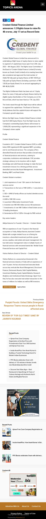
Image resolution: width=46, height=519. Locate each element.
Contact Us (36, 506)
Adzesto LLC (20, 517)
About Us (25, 506)
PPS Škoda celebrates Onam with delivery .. (28, 455)
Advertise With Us (12, 506)
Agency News (21, 287)
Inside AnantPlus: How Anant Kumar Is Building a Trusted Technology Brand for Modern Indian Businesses (22, 353)
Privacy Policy (16, 514)
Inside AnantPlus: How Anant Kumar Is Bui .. (28, 442)
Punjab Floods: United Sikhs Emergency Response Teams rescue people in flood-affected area (24, 305)
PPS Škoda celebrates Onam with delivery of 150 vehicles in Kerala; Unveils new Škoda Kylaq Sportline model (22, 362)
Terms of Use (29, 514)
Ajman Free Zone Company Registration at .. (28, 429)
